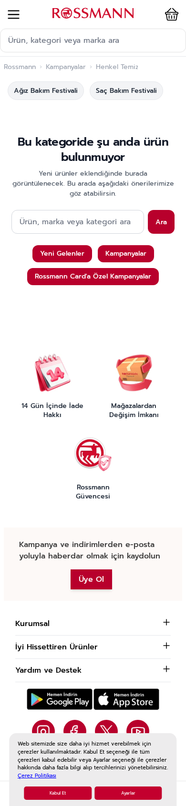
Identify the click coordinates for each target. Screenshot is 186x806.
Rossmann (20, 67)
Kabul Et (58, 793)
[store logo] (93, 13)
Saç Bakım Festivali (126, 91)
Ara (161, 222)
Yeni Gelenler (62, 254)
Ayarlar (128, 793)
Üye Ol (91, 579)
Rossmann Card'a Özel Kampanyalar (93, 276)
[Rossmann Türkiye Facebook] (74, 731)
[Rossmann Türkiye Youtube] (137, 731)
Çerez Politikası (37, 776)
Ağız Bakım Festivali (46, 91)
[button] (169, 14)
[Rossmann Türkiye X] (106, 731)
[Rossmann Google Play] (59, 699)
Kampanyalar (66, 67)
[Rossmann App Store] (126, 699)
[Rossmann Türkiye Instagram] (43, 731)
